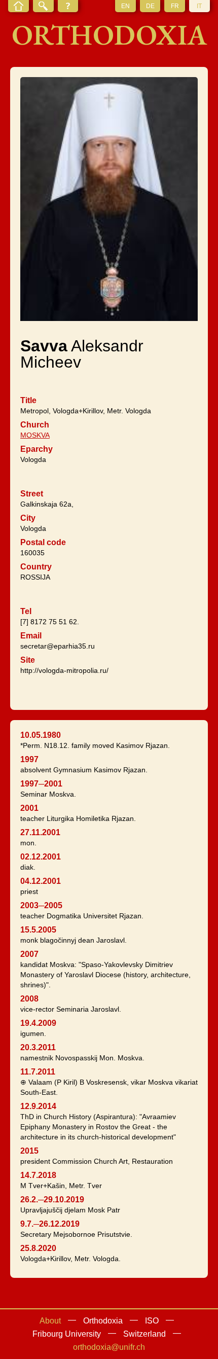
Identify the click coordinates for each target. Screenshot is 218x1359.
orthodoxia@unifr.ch (109, 1347)
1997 (29, 759)
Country (36, 566)
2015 (29, 1151)
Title (28, 400)
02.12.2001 (40, 856)
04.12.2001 (40, 881)
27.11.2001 (40, 832)
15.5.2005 (38, 929)
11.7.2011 (37, 1071)
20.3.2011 (38, 1047)
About (50, 1320)
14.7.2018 (38, 1175)
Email (31, 635)
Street (31, 493)
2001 (29, 808)
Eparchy (36, 449)
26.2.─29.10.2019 (52, 1199)
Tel (25, 611)
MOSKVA (35, 435)
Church (34, 424)
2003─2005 (41, 905)
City (27, 518)
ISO (152, 1320)
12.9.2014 (38, 1106)
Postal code (43, 542)
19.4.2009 (38, 1023)
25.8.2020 (38, 1248)
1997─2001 (41, 783)
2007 (29, 954)
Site (27, 660)
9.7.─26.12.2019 (50, 1224)
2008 (29, 998)
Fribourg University (66, 1334)
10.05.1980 (40, 735)
